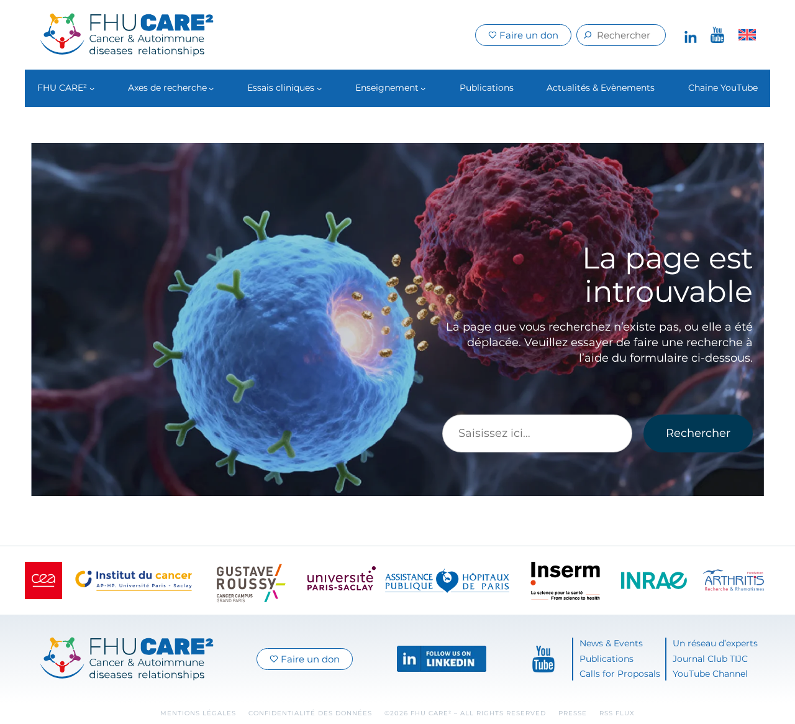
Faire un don (527, 35)
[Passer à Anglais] (747, 35)
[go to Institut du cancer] (133, 581)
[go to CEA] (43, 580)
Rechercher (698, 433)
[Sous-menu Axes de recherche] (211, 88)
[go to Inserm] (565, 581)
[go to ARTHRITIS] (733, 580)
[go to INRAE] (654, 581)
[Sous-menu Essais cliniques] (319, 88)
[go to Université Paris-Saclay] (341, 580)
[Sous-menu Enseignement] (422, 88)
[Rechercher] (588, 35)
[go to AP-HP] (447, 580)
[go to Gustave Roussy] (251, 580)
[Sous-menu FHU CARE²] (91, 88)
